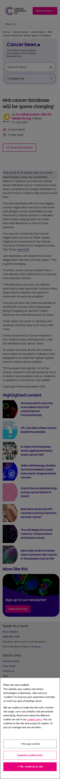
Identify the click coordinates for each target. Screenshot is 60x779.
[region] (30, 728)
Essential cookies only (30, 755)
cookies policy (34, 719)
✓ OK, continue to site (30, 766)
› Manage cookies (30, 744)
